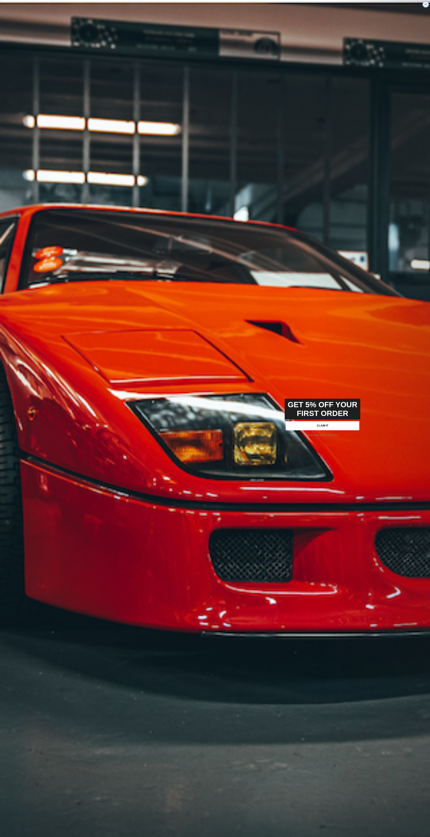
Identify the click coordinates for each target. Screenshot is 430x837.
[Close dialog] (426, 4)
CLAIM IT (322, 425)
